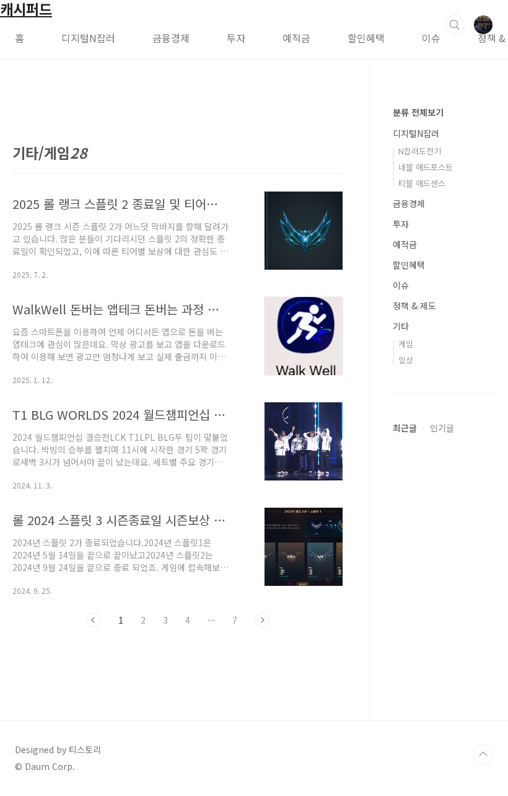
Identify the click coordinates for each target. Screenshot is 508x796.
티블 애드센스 (421, 183)
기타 (401, 326)
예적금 (296, 37)
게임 (405, 344)
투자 (236, 37)
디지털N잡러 (88, 37)
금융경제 (171, 37)
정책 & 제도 (414, 305)
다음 (262, 619)
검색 (454, 24)
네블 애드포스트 (425, 167)
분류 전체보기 (418, 112)
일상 (405, 360)
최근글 (405, 428)
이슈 (431, 37)
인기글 (442, 428)
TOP (483, 754)
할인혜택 (366, 37)
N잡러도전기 (419, 151)
